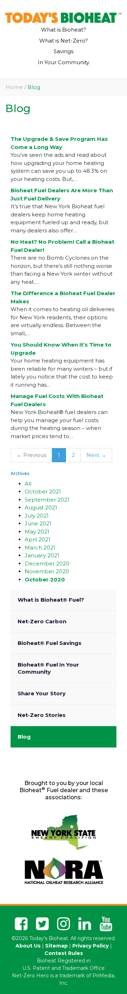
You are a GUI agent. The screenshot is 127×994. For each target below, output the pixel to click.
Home (14, 87)
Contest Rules (63, 953)
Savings (63, 51)
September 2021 (47, 499)
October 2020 (45, 579)
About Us (28, 946)
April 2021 (37, 539)
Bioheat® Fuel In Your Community (48, 668)
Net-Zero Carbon (42, 621)
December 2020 (47, 563)
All (28, 483)
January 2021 (42, 555)
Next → (96, 455)
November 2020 (47, 571)
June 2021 (38, 523)
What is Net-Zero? (63, 40)
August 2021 (41, 507)
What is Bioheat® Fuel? (51, 599)
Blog (24, 736)
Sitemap (56, 946)
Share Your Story (42, 693)
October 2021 (43, 491)
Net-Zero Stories (42, 715)
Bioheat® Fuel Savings (49, 643)
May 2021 (37, 531)
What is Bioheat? (63, 29)
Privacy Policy (90, 946)
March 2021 (40, 547)
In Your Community (63, 62)
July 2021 (37, 515)
